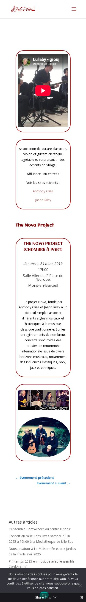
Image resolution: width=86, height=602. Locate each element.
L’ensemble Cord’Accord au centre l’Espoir (39, 529)
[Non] (80, 585)
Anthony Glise (43, 191)
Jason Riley (43, 200)
